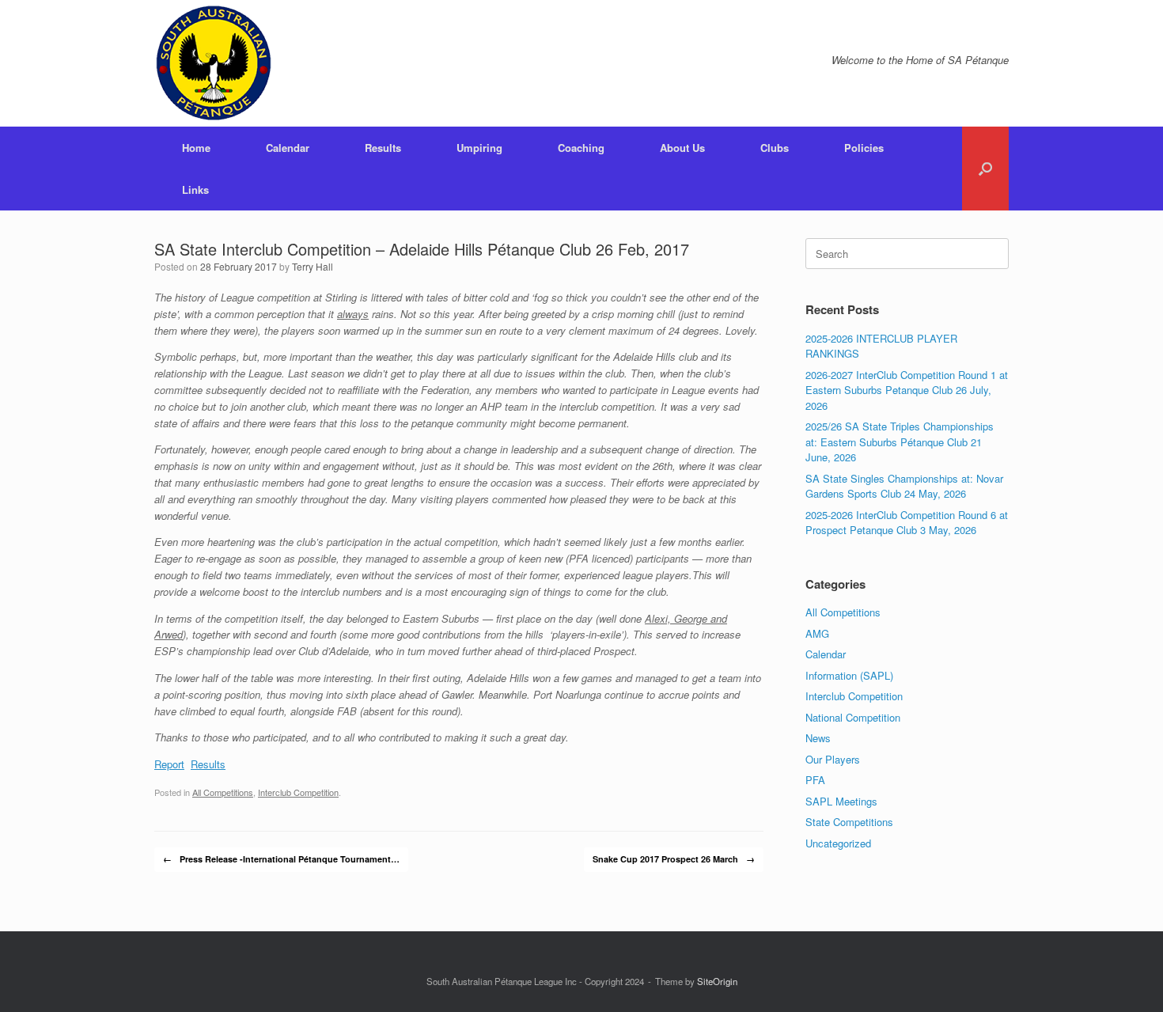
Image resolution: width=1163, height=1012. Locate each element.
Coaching (581, 147)
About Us (682, 147)
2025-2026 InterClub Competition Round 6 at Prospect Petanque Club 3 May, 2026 (906, 522)
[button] (985, 168)
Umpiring (479, 147)
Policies (864, 147)
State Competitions (849, 821)
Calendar (287, 147)
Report (169, 763)
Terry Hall (312, 266)
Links (195, 189)
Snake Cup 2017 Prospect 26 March (674, 859)
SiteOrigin (717, 981)
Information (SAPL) (849, 675)
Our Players (832, 759)
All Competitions (222, 792)
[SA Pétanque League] (213, 63)
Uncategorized (838, 843)
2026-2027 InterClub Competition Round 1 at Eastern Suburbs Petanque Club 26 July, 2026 (906, 390)
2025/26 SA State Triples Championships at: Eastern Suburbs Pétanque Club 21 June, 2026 (899, 441)
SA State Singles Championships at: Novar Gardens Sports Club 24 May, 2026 (904, 486)
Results (383, 147)
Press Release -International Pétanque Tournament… (281, 859)
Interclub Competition (298, 792)
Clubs (774, 147)
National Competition (852, 717)
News (818, 737)
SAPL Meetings (841, 801)
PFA (815, 779)
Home (196, 147)
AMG (817, 633)
